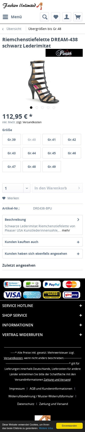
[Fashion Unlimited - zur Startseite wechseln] (22, 6)
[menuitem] (12, 16)
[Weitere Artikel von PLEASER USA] (64, 53)
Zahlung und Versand (57, 380)
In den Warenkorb (50, 188)
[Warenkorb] (77, 16)
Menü (16, 16)
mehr (65, 230)
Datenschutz (25, 404)
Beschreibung (15, 219)
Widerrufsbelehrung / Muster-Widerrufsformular (40, 396)
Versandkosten (13, 358)
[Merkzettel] (55, 16)
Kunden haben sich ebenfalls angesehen (36, 253)
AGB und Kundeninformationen (51, 389)
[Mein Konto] (66, 16)
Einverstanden (69, 425)
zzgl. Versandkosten (28, 122)
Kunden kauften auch (21, 242)
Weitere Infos (46, 428)
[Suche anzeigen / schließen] (44, 16)
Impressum (17, 389)
